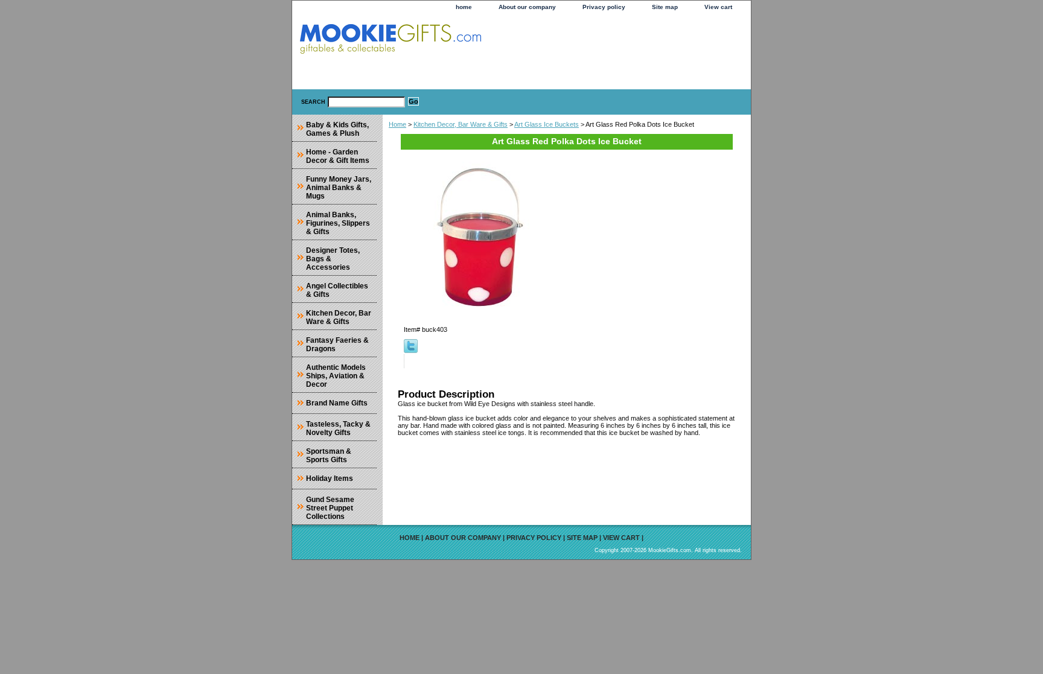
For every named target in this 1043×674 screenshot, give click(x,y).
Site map (665, 7)
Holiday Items (329, 478)
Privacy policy (603, 7)
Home (397, 124)
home (464, 7)
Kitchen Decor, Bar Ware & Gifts (460, 124)
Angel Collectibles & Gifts (337, 290)
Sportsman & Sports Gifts (328, 455)
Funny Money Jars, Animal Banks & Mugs (338, 187)
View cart (718, 7)
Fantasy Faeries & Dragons (337, 344)
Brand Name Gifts (337, 403)
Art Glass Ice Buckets (546, 124)
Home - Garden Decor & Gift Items (337, 156)
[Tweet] (411, 350)
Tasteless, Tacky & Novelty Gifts (338, 428)
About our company (527, 7)
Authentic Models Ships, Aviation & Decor (336, 376)
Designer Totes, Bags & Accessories (333, 259)
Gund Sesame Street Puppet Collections (330, 508)
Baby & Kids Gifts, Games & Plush (337, 129)
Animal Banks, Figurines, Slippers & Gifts (338, 223)
